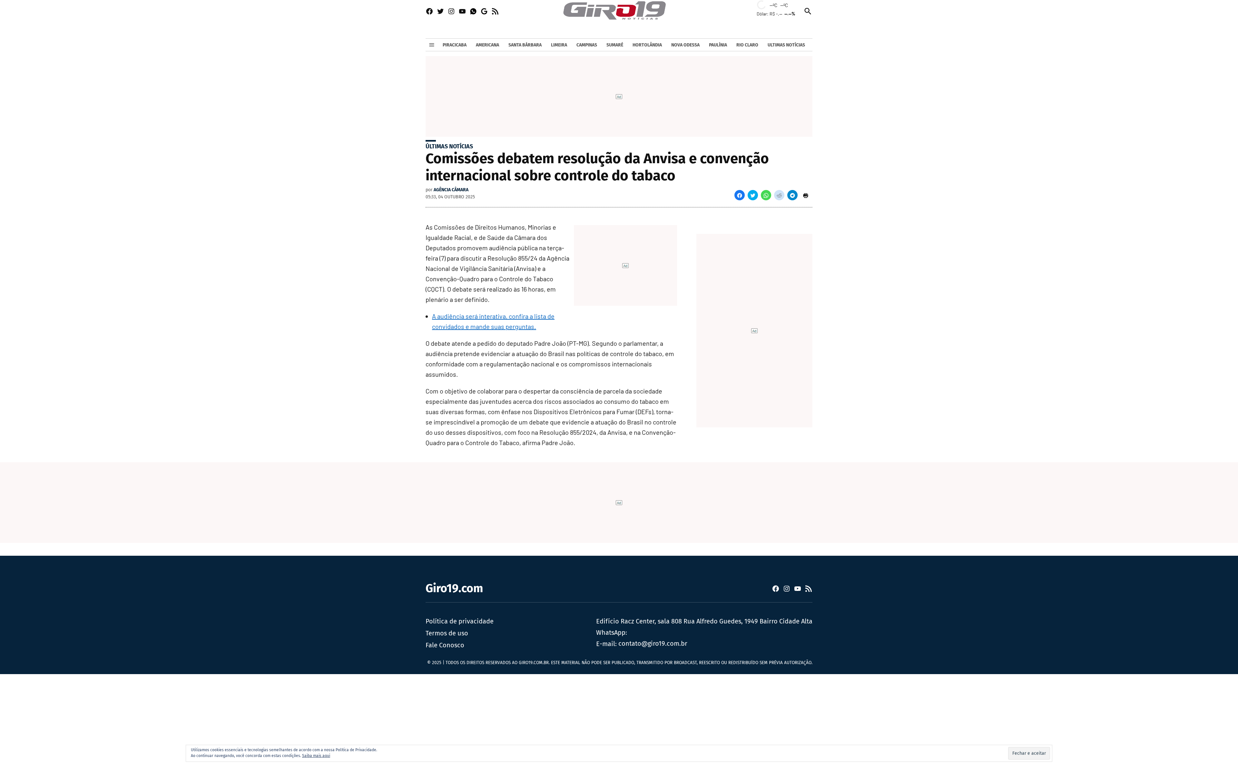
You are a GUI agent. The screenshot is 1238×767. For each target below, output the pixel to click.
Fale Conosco (445, 645)
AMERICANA (487, 45)
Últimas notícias (449, 146)
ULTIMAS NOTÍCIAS (786, 45)
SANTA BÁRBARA (525, 45)
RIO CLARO (747, 45)
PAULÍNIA (718, 45)
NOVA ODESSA (685, 45)
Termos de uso (447, 633)
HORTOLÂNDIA (647, 45)
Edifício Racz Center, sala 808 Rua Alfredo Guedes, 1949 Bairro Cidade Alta (704, 621)
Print (806, 195)
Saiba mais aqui (316, 755)
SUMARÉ (614, 45)
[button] (739, 195)
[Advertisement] (193, 719)
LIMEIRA (559, 45)
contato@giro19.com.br (652, 643)
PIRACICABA (455, 45)
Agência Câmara (451, 190)
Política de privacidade (460, 621)
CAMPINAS (586, 45)
